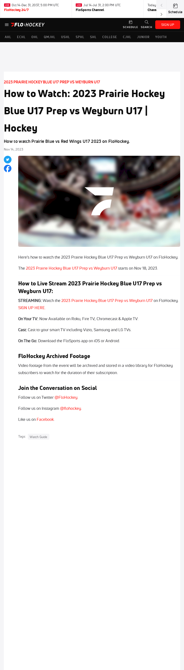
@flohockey (70, 408)
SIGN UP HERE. (32, 307)
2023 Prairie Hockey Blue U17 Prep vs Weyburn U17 (52, 82)
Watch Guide (38, 437)
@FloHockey (66, 397)
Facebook (45, 419)
